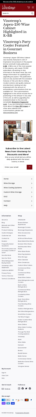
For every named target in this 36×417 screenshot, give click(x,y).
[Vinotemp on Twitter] (26, 388)
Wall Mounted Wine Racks (24, 248)
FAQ (3, 378)
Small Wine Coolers (24, 314)
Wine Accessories (24, 233)
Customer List (6, 236)
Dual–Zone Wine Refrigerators (23, 300)
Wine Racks (22, 236)
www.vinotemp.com (10, 113)
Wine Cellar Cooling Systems (25, 328)
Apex (19, 339)
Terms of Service (7, 276)
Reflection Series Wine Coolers (25, 363)
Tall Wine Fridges (24, 317)
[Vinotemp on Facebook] (23, 388)
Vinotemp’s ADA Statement (7, 267)
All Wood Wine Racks (25, 238)
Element (21, 345)
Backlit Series (22, 353)
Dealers (4, 241)
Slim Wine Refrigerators (26, 311)
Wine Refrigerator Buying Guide (8, 262)
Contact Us (5, 238)
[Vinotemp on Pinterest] (30, 388)
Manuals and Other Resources (8, 226)
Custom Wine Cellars (25, 265)
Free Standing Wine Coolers (24, 305)
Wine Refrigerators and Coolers (26, 281)
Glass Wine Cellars (24, 277)
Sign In (4, 373)
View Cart (5, 375)
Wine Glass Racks (24, 251)
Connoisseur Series (24, 359)
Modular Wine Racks (25, 244)
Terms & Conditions (8, 279)
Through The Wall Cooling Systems (24, 333)
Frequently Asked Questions (8, 245)
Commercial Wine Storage (24, 269)
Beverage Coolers (24, 227)
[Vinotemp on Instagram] (19, 388)
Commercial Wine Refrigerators (24, 291)
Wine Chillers (22, 324)
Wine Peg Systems (24, 254)
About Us (5, 220)
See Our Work (6, 258)
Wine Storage (22, 257)
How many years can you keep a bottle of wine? (9, 251)
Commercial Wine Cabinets (24, 274)
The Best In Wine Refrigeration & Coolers (18, 2)
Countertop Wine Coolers (24, 295)
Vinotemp (21, 337)
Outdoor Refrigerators (25, 309)
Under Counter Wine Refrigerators (25, 321)
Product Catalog (7, 230)
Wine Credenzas (23, 262)
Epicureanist (22, 348)
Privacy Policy (6, 273)
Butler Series (22, 356)
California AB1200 (7, 270)
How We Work (6, 255)
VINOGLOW (21, 220)
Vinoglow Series (23, 366)
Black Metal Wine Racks (26, 241)
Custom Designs (7, 233)
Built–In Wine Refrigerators (22, 286)
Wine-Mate (22, 342)
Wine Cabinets (23, 260)
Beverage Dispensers (25, 230)
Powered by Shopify (22, 413)
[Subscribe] (29, 167)
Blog (3, 223)
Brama (20, 350)
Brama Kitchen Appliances (23, 224)
